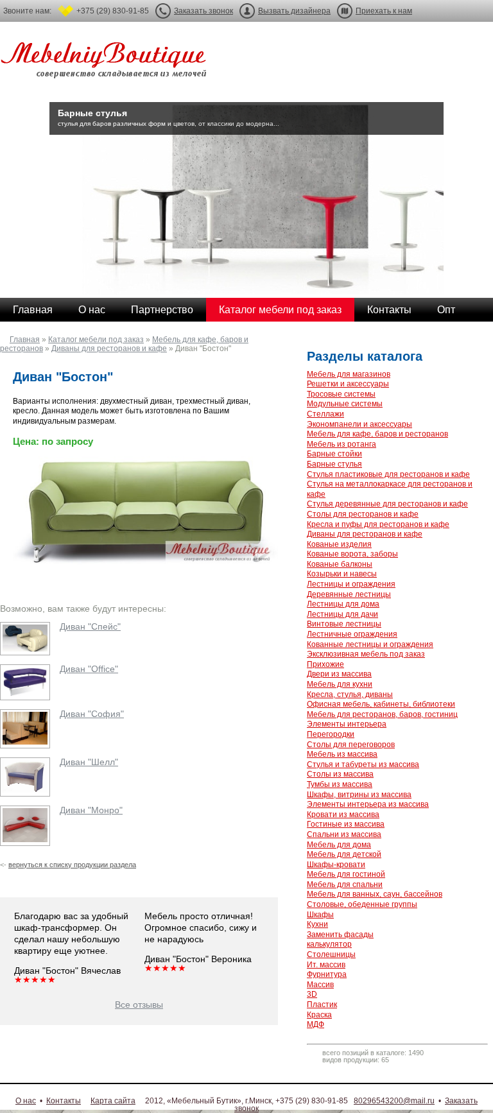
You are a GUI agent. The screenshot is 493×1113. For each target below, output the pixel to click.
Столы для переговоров (351, 744)
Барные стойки (334, 453)
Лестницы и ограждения (351, 584)
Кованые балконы (339, 564)
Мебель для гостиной (346, 874)
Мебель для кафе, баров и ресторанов (377, 433)
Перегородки (330, 734)
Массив (320, 984)
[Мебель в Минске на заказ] (106, 62)
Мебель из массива (342, 754)
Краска (319, 1014)
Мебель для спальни (345, 884)
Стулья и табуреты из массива (363, 764)
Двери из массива (339, 673)
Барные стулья (334, 464)
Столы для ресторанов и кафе (363, 514)
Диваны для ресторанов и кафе (109, 348)
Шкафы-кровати (336, 864)
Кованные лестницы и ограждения (370, 644)
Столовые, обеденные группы (362, 904)
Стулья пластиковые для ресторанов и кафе (388, 474)
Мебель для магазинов (348, 374)
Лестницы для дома (343, 604)
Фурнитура (327, 974)
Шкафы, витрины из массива (359, 794)
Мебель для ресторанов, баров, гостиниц (382, 714)
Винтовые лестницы (344, 623)
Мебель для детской (344, 854)
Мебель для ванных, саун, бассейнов (374, 894)
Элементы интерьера (346, 724)
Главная (33, 309)
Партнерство (162, 309)
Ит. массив (326, 964)
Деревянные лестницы (349, 594)
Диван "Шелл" (89, 762)
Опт (446, 309)
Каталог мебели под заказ (280, 309)
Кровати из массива (343, 814)
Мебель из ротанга (341, 444)
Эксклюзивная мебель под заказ (366, 654)
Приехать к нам (384, 10)
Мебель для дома (339, 844)
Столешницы (331, 954)
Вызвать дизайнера (294, 10)
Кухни (317, 924)
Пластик (322, 1004)
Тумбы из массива (339, 784)
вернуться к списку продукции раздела (72, 864)
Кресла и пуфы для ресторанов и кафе (378, 524)
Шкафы (320, 914)
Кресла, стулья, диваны (350, 694)
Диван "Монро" (91, 810)
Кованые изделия (339, 544)
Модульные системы (345, 403)
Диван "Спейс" (90, 626)
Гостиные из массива (346, 824)
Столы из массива (340, 774)
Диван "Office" (89, 669)
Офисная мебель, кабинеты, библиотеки (381, 704)
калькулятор (329, 944)
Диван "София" (92, 714)
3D (312, 994)
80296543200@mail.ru (394, 1100)
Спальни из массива (344, 834)
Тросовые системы (341, 394)
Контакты (389, 309)
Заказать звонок (203, 10)
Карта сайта (113, 1100)
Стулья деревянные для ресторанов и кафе (387, 503)
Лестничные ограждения (352, 634)
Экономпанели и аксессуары (359, 424)
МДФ (315, 1024)
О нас (91, 309)
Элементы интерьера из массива (368, 804)
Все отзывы (139, 1004)
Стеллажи (325, 414)
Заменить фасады (340, 934)
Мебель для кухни (339, 684)
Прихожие (325, 664)
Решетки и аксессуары (348, 383)
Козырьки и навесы (342, 573)
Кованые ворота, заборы (352, 553)
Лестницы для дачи (342, 614)
